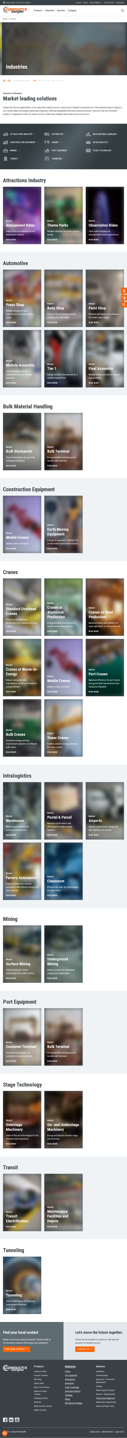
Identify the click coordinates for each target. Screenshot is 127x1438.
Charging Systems (41, 1398)
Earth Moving (57, 531)
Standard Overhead (21, 611)
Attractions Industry (72, 1391)
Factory (21, 877)
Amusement (20, 225)
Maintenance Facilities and (57, 1216)
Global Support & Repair (105, 1390)
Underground (57, 961)
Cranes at (22, 671)
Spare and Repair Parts (105, 1406)
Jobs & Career (109, 3)
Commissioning (102, 1375)
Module (20, 365)
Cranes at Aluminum (56, 612)
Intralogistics (70, 1379)
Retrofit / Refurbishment (105, 1394)
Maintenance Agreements (106, 1402)
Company (72, 10)
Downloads (120, 3)
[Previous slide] (4, 80)
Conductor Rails (40, 1371)
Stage (102, 150)
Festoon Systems (41, 1375)
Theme (57, 225)
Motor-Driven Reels (41, 1387)
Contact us (83, 1349)
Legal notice (119, 1432)
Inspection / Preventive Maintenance (105, 1381)
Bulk (19, 451)
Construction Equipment (105, 1398)
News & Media (95, 3)
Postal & (59, 817)
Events (85, 3)
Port (59, 150)
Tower (58, 737)
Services (61, 10)
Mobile (17, 537)
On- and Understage (63, 1127)
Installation (100, 1371)
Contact (78, 3)
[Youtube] (17, 1420)
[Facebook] (5, 1420)
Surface (18, 964)
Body (55, 308)
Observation (103, 225)
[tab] (16, 80)
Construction (23, 142)
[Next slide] (8, 80)
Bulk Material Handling (73, 1403)
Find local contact (15, 1349)
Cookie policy (95, 1432)
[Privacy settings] (5, 1433)
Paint (97, 308)
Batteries (37, 1402)
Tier (51, 368)
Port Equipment (71, 1375)
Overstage (14, 1127)
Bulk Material (105, 134)
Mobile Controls (40, 1410)
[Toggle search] (122, 10)
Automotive (69, 1383)
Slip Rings (38, 1379)
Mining (67, 1399)
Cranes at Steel (101, 614)
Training (99, 1386)
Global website (107, 1432)
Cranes (67, 1371)
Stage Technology (72, 1387)
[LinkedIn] (11, 1420)
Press (15, 304)
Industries (49, 10)
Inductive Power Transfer (40, 1392)
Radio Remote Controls (43, 1406)
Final (101, 368)
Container (21, 1046)
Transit (17, 1218)
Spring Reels (39, 1383)
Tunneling (68, 1395)
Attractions (21, 134)
